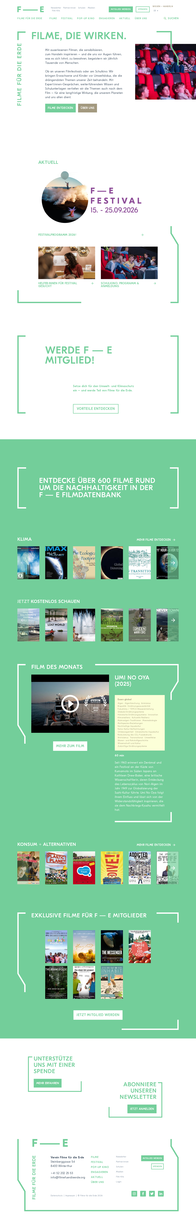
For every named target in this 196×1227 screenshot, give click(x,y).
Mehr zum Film (70, 746)
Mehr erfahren (47, 1083)
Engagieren (107, 18)
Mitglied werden (121, 9)
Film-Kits (56, 11)
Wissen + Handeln (163, 6)
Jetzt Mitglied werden (98, 1015)
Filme (53, 18)
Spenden (142, 9)
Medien (91, 8)
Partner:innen (69, 8)
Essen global (125, 699)
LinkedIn (161, 1194)
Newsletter (56, 8)
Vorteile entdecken (96, 409)
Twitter (152, 1194)
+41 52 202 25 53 (62, 1173)
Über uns (141, 18)
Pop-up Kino (86, 18)
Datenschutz (57, 1196)
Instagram (134, 1194)
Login (118, 1182)
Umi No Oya (132, 677)
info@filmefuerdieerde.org (68, 1177)
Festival (67, 18)
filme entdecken (60, 108)
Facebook (143, 1194)
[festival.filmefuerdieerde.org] (129, 267)
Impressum (70, 1196)
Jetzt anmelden (142, 1109)
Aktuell (124, 18)
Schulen (82, 8)
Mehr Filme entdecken (154, 539)
